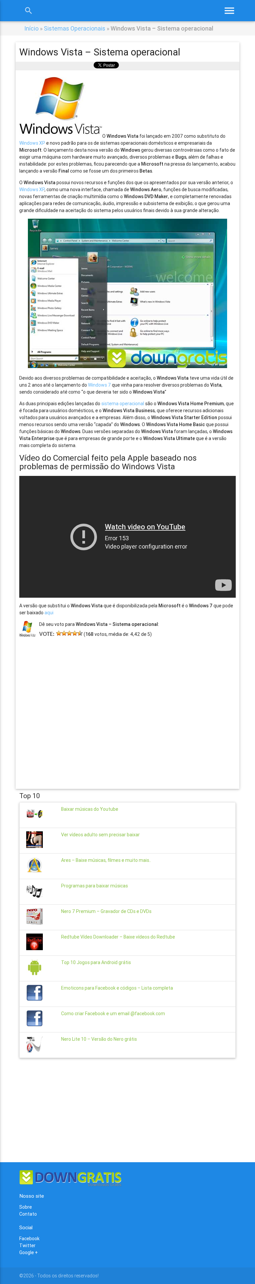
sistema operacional (122, 404)
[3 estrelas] (69, 633)
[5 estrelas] (80, 633)
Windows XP (32, 143)
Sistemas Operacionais (74, 28)
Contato (28, 1214)
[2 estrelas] (64, 633)
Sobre (25, 1207)
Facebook (29, 1239)
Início (31, 28)
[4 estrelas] (74, 633)
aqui (48, 613)
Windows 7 (99, 385)
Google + (28, 1252)
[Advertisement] (127, 704)
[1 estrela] (58, 633)
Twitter (27, 1245)
